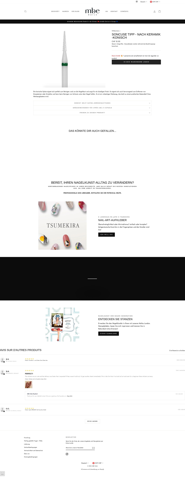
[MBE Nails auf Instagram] (67, 454)
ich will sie (106, 234)
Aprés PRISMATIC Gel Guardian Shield (37, 410)
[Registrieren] (93, 448)
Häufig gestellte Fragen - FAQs (33, 441)
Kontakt (114, 11)
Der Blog (75, 11)
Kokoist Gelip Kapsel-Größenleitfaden (92, 103)
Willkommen (115, 31)
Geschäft (55, 11)
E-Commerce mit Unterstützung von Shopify (92, 469)
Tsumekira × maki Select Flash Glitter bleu (38, 360)
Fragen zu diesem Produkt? (92, 113)
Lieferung (27, 444)
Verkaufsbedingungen (30, 447)
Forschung (27, 438)
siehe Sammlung (108, 333)
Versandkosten (128, 44)
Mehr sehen (92, 295)
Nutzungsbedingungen (31, 457)
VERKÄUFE (124, 11)
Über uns (26, 454)
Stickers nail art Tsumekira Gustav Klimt (37, 379)
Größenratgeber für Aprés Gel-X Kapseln (92, 108)
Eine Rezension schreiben (177, 350)
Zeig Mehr (69, 396)
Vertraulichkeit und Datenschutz (33, 450)
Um (107, 11)
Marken (65, 11)
